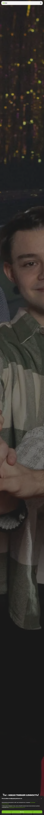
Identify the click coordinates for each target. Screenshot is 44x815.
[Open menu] (40, 3)
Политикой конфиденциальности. (17, 807)
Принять (22, 811)
